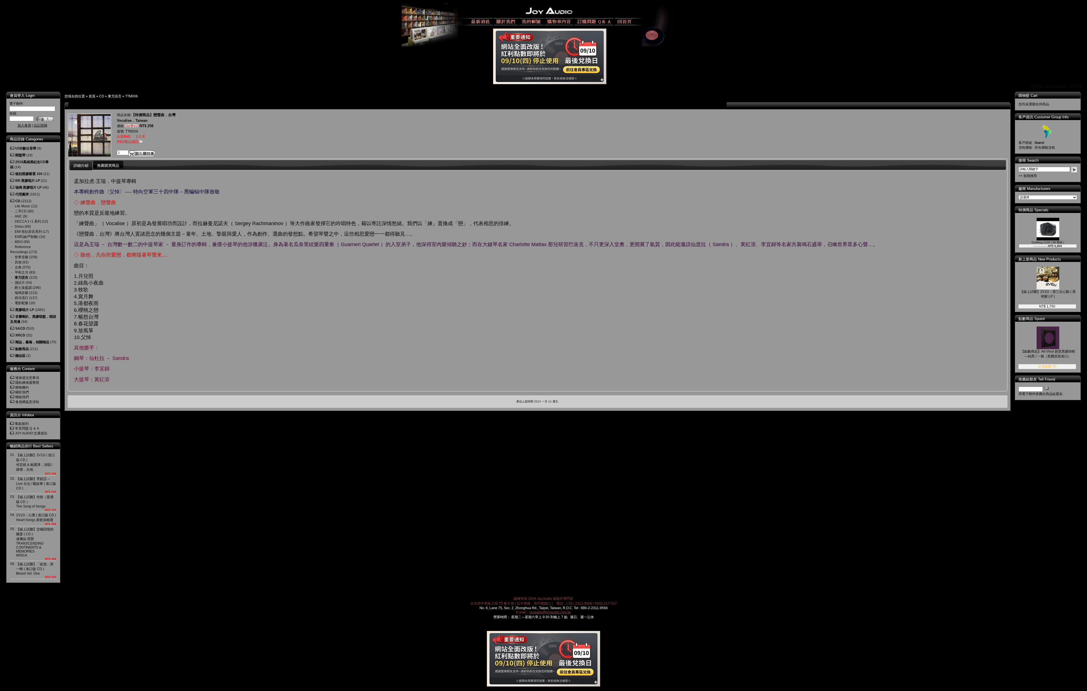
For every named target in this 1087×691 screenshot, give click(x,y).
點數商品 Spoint (1031, 319)
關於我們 (22, 392)
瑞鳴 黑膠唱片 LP (28, 187)
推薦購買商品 (108, 165)
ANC (18, 216)
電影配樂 (21, 303)
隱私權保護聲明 (27, 383)
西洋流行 (21, 298)
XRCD (20, 335)
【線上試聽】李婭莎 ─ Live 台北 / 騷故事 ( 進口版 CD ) (36, 483)
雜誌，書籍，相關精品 (32, 342)
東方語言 (114, 96)
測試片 (20, 283)
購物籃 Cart (1027, 95)
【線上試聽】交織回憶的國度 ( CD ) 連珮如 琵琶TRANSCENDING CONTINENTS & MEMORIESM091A (35, 542)
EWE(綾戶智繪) (26, 237)
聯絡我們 (22, 397)
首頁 (92, 96)
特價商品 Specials (1033, 210)
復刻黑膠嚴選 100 (28, 174)
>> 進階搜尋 (1027, 176)
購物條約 (22, 387)
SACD (20, 328)
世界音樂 (21, 257)
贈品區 (20, 356)
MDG (19, 242)
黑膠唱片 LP (24, 310)
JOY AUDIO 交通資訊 (31, 433)
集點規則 (22, 424)
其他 (18, 262)
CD (101, 96)
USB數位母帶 (25, 148)
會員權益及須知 (27, 402)
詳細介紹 (81, 165)
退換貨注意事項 (27, 378)
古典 (18, 267)
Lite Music (22, 206)
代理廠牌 (22, 194)
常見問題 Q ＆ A (27, 428)
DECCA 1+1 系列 (28, 221)
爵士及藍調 (23, 288)
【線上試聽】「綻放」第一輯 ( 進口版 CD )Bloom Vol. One (35, 568)
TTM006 (131, 96)
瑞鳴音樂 (21, 293)
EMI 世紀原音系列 (28, 232)
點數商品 (22, 349)
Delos (19, 227)
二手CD (21, 211)
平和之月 (21, 272)
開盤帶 (20, 155)
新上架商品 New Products (1039, 259)
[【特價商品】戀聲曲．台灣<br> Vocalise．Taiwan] (89, 155)
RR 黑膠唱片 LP (27, 181)
